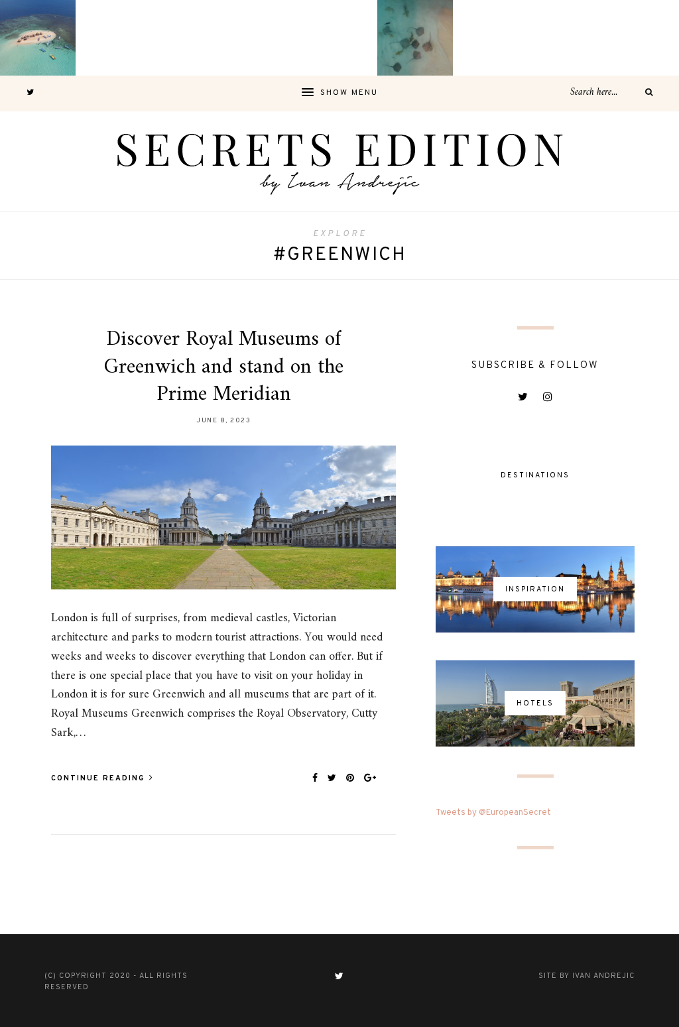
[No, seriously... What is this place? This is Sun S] (490, 38)
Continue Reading (99, 778)
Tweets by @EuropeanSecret (493, 813)
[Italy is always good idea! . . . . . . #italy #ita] (565, 38)
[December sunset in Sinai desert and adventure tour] (264, 38)
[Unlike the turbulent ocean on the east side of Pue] (38, 38)
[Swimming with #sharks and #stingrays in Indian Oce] (415, 38)
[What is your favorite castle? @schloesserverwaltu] (641, 38)
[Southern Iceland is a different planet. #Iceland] (113, 38)
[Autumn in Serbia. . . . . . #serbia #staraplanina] (339, 38)
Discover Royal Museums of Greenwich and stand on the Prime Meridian (223, 367)
